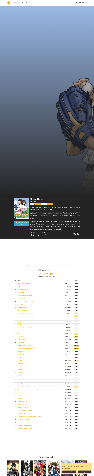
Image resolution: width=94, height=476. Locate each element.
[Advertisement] (47, 252)
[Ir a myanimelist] (74, 234)
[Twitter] (80, 3)
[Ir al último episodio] (55, 270)
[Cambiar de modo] (85, 3)
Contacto (32, 3)
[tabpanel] (47, 349)
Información (69, 472)
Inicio (22, 3)
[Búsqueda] (77, 3)
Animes (27, 3)
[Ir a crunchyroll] (78, 234)
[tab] (30, 265)
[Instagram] (83, 3)
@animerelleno (37, 204)
